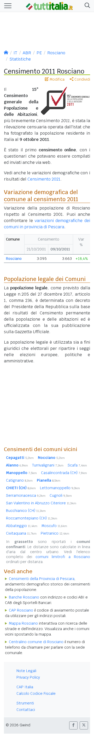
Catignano (19, 480)
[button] (86, 6)
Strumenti (25, 703)
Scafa (77, 465)
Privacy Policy (28, 677)
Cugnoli (61, 495)
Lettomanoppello (60, 488)
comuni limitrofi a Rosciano (63, 556)
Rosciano (56, 53)
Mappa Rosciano (23, 623)
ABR (27, 53)
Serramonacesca (25, 495)
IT (15, 53)
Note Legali (26, 670)
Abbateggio (21, 525)
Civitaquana (21, 533)
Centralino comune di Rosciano (36, 641)
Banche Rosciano (24, 597)
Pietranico (55, 533)
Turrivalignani (47, 465)
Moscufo (54, 525)
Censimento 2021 (43, 179)
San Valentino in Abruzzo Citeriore (41, 503)
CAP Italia (24, 687)
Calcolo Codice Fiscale (36, 693)
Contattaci (25, 709)
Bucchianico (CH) (26, 510)
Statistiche (20, 59)
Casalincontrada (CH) (64, 472)
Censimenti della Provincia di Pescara (41, 578)
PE (39, 53)
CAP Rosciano (21, 610)
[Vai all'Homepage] (49, 5)
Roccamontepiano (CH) (31, 518)
